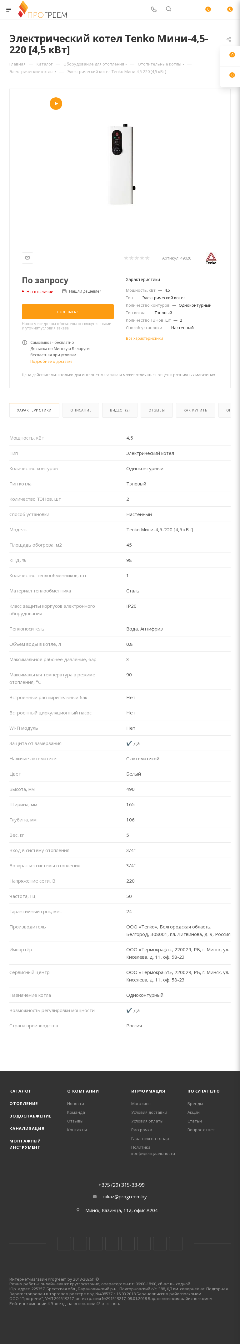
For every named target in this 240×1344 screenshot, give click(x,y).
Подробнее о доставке (51, 361)
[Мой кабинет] (183, 10)
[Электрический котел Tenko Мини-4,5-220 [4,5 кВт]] (120, 167)
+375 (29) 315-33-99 (121, 1184)
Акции (194, 1112)
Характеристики (34, 410)
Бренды (195, 1103)
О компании (83, 1091)
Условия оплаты (147, 1121)
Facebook (80, 1243)
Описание (80, 410)
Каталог (20, 1091)
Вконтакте (64, 1243)
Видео (120, 410)
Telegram (112, 1243)
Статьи (195, 1121)
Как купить (196, 410)
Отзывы (156, 410)
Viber (160, 1243)
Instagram (96, 1243)
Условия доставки (149, 1112)
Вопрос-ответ (201, 1129)
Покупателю (204, 1091)
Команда (76, 1112)
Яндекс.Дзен (175, 1243)
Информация (148, 1091)
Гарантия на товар (150, 1138)
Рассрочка (141, 1129)
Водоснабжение (30, 1116)
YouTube (128, 1243)
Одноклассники (144, 1243)
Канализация (27, 1128)
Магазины (141, 1103)
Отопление (23, 1103)
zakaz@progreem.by (124, 1196)
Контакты (77, 1129)
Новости (75, 1103)
